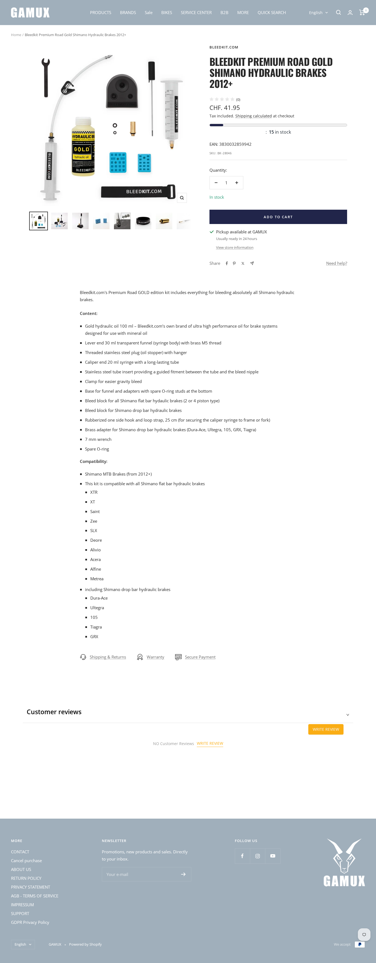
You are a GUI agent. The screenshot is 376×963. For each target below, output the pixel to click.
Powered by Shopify (85, 944)
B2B (224, 12)
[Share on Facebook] (227, 263)
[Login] (350, 12)
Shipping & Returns (108, 657)
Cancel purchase (26, 860)
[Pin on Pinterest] (234, 263)
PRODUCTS (100, 12)
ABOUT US (21, 869)
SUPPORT (20, 913)
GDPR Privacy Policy (30, 922)
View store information (235, 247)
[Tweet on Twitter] (243, 263)
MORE (243, 12)
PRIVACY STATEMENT (30, 887)
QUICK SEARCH (272, 12)
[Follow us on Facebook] (242, 856)
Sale (148, 12)
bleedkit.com (223, 47)
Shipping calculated (253, 115)
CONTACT (20, 851)
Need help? (336, 263)
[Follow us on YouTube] (272, 856)
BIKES (166, 12)
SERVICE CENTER (196, 12)
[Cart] (362, 12)
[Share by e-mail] (252, 263)
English (316, 12)
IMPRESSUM (22, 904)
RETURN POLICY (26, 878)
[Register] (183, 874)
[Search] (338, 12)
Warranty (155, 657)
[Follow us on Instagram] (257, 856)
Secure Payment (200, 657)
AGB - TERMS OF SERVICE (34, 896)
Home (16, 34)
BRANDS (128, 12)
